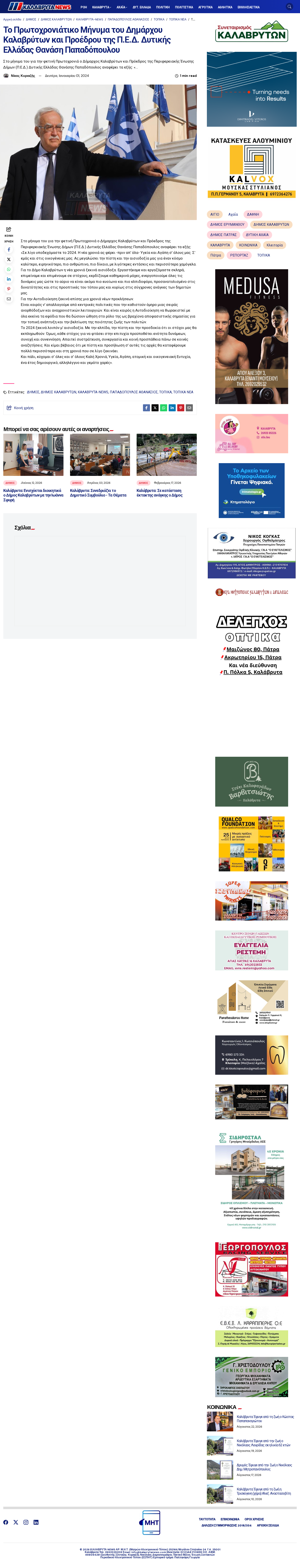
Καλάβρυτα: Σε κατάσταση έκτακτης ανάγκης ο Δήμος (160, 493)
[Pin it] (9, 289)
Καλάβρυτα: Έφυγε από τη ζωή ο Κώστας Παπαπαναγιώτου (265, 1419)
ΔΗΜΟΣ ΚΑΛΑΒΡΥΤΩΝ (56, 19)
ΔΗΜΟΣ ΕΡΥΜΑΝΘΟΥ (227, 224)
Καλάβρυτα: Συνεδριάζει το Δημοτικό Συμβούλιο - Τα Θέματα (98, 493)
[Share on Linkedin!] (9, 279)
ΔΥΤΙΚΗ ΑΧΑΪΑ (257, 235)
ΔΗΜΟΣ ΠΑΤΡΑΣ (223, 235)
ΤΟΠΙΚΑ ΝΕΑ (177, 19)
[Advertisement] (252, 716)
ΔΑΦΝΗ (253, 214)
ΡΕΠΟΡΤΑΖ (239, 255)
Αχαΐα (233, 214)
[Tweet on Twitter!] (9, 259)
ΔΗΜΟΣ (31, 19)
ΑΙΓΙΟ (214, 214)
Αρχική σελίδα (12, 19)
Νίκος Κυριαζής (23, 76)
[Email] (9, 298)
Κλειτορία (275, 245)
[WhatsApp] (9, 269)
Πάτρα (215, 255)
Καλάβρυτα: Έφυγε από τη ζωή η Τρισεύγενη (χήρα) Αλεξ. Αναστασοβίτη (264, 1491)
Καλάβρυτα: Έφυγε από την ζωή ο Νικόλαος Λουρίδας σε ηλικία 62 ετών (263, 1443)
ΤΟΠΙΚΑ (159, 19)
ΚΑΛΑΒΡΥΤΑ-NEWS (89, 19)
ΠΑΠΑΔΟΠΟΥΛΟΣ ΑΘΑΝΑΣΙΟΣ (128, 19)
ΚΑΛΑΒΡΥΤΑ (220, 245)
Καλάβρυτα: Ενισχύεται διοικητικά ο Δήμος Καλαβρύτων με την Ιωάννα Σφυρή (33, 495)
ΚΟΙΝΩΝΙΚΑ (248, 245)
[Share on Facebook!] (9, 249)
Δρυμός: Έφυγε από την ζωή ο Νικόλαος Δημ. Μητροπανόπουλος (264, 1467)
